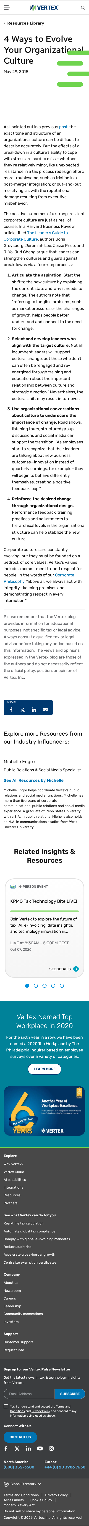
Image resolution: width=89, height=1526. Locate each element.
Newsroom (12, 1291)
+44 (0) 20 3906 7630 (64, 1467)
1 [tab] (27, 986)
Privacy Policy (40, 1411)
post (63, 126)
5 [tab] (62, 986)
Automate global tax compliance (29, 1231)
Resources (12, 1195)
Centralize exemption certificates (30, 1262)
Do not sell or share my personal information (39, 1511)
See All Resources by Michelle (34, 780)
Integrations (13, 1187)
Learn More (44, 1069)
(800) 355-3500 (19, 1467)
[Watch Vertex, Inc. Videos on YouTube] (40, 1448)
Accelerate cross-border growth (29, 1254)
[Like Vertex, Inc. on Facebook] (5, 1448)
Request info (14, 1350)
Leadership (12, 1306)
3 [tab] (44, 986)
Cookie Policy (41, 1500)
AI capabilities (15, 1180)
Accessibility (14, 1500)
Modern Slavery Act (19, 1505)
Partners (11, 1203)
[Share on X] (22, 709)
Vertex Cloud (14, 1172)
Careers (10, 1298)
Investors (11, 1322)
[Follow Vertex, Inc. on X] (17, 1448)
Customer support (18, 1342)
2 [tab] (36, 986)
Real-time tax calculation (24, 1223)
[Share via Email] (45, 709)
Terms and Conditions (21, 1495)
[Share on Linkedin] (34, 709)
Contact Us (20, 1437)
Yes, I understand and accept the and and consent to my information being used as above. (43, 1411)
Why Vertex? (13, 1164)
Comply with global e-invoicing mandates (37, 1239)
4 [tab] (53, 986)
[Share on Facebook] (11, 709)
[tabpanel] (44, 925)
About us (11, 1283)
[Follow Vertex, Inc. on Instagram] (51, 1448)
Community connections (23, 1314)
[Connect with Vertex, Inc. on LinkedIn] (28, 1448)
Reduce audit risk (17, 1247)
